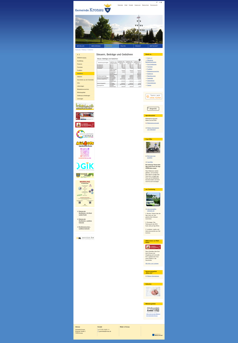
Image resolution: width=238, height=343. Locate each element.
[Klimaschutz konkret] (85, 106)
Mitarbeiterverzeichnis (83, 89)
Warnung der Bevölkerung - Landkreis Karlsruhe (85, 220)
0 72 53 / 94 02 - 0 (104, 329)
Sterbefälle (150, 78)
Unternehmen (150, 80)
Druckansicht (153, 5)
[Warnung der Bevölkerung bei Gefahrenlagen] (84, 193)
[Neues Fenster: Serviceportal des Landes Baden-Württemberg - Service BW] (85, 238)
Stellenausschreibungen (83, 95)
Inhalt (125, 5)
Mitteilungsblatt (81, 92)
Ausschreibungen (151, 64)
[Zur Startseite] (93, 8)
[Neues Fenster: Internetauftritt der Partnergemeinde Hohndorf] (85, 175)
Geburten (79, 76)
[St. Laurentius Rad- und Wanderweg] (84, 125)
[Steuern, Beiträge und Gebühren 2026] (119, 72)
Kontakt (131, 5)
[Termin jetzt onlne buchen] (153, 99)
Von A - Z (149, 58)
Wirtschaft (154, 46)
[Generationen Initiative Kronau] (85, 166)
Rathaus (109, 46)
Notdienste (150, 73)
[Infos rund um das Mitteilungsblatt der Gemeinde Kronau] (153, 309)
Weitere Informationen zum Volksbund (153, 128)
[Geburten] (153, 291)
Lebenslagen (80, 86)
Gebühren (90, 49)
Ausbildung (80, 61)
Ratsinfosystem (151, 76)
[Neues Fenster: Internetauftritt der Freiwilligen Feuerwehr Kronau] (85, 116)
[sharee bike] (153, 147)
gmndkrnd (104, 331)
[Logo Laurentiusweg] (153, 247)
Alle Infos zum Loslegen (152, 263)
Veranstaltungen (151, 83)
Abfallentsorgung (81, 57)
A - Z (78, 54)
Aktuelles (80, 46)
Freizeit (138, 46)
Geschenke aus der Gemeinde (85, 80)
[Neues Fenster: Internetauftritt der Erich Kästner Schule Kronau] (85, 134)
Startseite (120, 5)
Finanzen (79, 64)
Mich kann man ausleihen (151, 156)
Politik (123, 46)
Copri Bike (150, 162)
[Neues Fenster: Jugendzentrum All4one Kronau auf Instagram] (85, 150)
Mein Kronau (95, 46)
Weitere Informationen (153, 276)
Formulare (80, 67)
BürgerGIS (153, 108)
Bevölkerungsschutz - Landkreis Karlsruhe (85, 227)
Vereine (149, 85)
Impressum (138, 5)
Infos (78, 83)
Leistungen (80, 98)
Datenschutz (145, 5)
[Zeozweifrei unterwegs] (153, 199)
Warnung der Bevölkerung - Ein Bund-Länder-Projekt (85, 213)
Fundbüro (79, 70)
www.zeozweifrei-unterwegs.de (151, 210)
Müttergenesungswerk (153, 123)
